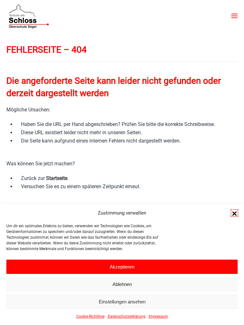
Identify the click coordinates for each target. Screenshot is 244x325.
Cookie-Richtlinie (90, 316)
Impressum (158, 316)
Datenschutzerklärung (127, 316)
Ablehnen (122, 284)
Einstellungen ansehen (122, 301)
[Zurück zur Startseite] (28, 16)
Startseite (56, 178)
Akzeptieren (122, 266)
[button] (234, 213)
